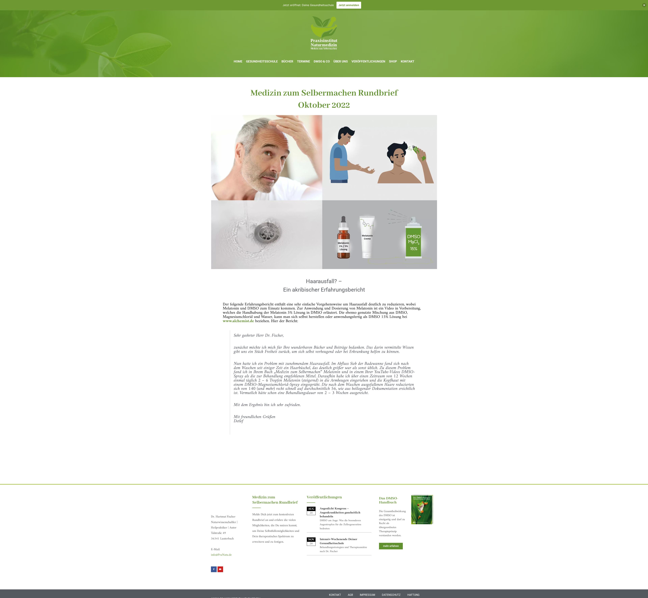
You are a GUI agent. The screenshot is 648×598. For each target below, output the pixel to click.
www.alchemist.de (238, 321)
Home (238, 61)
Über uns (340, 61)
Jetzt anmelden (349, 5)
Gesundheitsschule (262, 61)
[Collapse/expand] (644, 5)
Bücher (287, 61)
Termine (303, 61)
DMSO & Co (322, 61)
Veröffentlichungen (368, 61)
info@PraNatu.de (221, 554)
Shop (393, 61)
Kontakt (407, 61)
